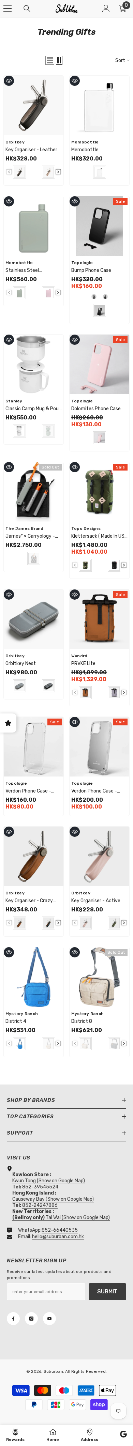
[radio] (19, 172)
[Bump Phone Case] (99, 226)
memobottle (85, 142)
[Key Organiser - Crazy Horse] (33, 856)
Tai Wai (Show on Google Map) (61, 1217)
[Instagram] (31, 1318)
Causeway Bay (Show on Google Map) (53, 1199)
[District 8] (99, 977)
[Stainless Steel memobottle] (33, 226)
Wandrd (79, 655)
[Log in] (106, 8)
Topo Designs (86, 528)
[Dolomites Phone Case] (99, 364)
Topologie (82, 262)
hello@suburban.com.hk (58, 1237)
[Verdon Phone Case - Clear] (33, 746)
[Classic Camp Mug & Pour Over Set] (33, 364)
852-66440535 (60, 1230)
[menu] (7, 8)
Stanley (14, 401)
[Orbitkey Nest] (33, 619)
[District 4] (33, 977)
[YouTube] (49, 1318)
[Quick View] (9, 81)
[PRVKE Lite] (99, 619)
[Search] (27, 8)
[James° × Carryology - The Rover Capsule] (33, 492)
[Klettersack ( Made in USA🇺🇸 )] (99, 492)
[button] (49, 60)
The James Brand (24, 528)
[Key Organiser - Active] (99, 856)
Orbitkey (15, 142)
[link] (123, 1435)
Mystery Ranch (21, 1013)
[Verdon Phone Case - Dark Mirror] (99, 746)
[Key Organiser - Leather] (33, 105)
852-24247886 (40, 1205)
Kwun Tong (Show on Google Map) (48, 1181)
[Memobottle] (99, 105)
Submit (107, 1291)
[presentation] (58, 171)
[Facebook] (13, 1318)
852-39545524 (40, 1187)
